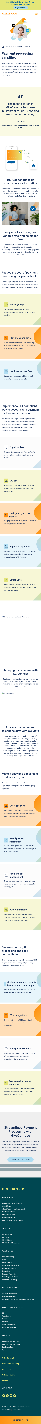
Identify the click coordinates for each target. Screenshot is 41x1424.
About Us (6, 1335)
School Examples (9, 1358)
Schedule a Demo (9, 1375)
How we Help (7, 1197)
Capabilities (10, 46)
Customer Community (12, 1288)
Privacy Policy (6, 1410)
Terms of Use (17, 1410)
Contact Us (6, 1369)
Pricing (5, 1380)
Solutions (6, 1228)
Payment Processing (23, 46)
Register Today (20, 8)
